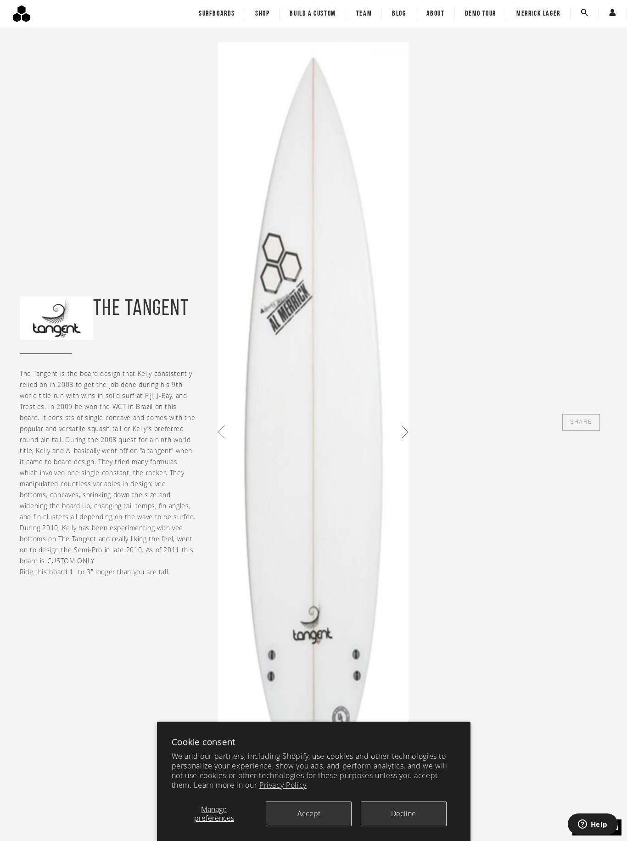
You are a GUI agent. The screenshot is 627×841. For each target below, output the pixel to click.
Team (364, 13)
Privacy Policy (283, 785)
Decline (403, 813)
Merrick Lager (538, 13)
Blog (399, 13)
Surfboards (217, 13)
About (435, 13)
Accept (308, 813)
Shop (262, 13)
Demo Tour (480, 13)
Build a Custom (313, 13)
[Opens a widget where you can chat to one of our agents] (592, 824)
